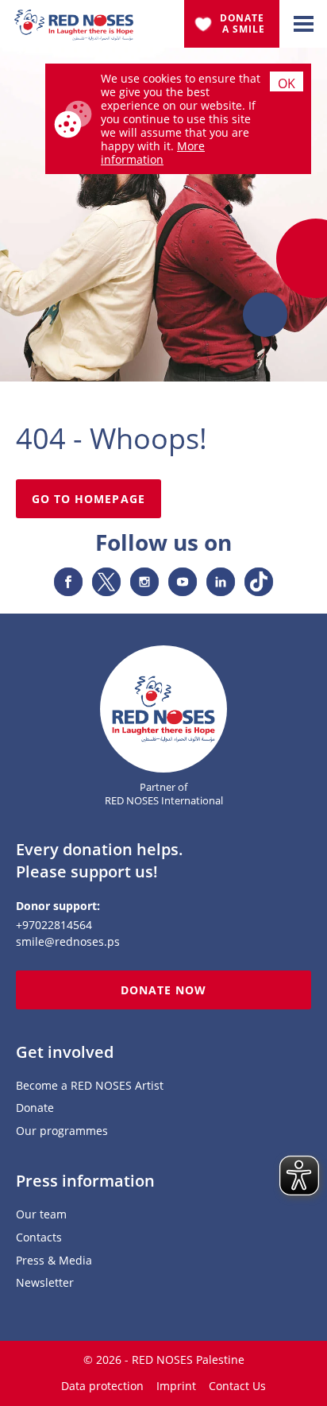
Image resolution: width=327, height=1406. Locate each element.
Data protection (102, 1385)
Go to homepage (88, 498)
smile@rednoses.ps (68, 941)
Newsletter (45, 1283)
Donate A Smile (243, 23)
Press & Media (54, 1261)
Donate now (164, 989)
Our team (41, 1215)
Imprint (176, 1385)
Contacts (39, 1238)
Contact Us (237, 1385)
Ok (286, 83)
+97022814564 (54, 924)
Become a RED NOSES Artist (90, 1086)
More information (153, 152)
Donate (35, 1108)
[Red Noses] (73, 19)
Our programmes (62, 1131)
